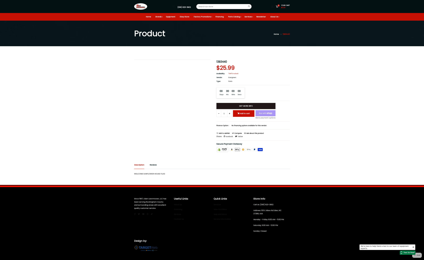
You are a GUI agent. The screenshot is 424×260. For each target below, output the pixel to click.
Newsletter (261, 16)
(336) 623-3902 (184, 7)
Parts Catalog (234, 16)
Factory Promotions (202, 16)
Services (248, 16)
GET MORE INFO (246, 106)
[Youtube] (143, 214)
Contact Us (179, 219)
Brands (158, 16)
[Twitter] (139, 214)
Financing (219, 16)
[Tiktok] (152, 214)
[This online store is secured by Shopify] (222, 149)
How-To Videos (220, 209)
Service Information (222, 219)
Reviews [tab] (153, 165)
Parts (230, 81)
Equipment (170, 16)
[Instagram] (148, 214)
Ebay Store (184, 16)
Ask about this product (255, 133)
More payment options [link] (265, 117)
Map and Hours (220, 214)
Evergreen (232, 77)
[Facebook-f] (135, 214)
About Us (274, 16)
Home (148, 16)
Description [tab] (139, 165)
